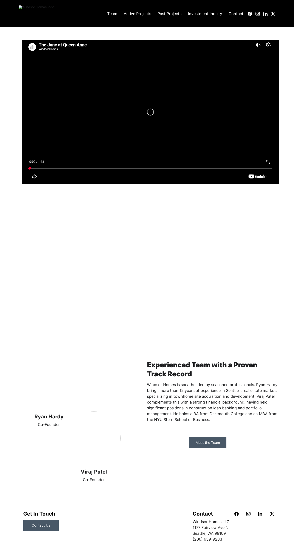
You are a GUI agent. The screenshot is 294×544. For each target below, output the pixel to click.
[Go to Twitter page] (273, 14)
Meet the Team (208, 442)
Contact (236, 13)
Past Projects (169, 13)
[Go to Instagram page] (259, 14)
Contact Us (41, 525)
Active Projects (137, 13)
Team (112, 13)
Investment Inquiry (205, 13)
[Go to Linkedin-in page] (267, 14)
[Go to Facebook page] (251, 14)
